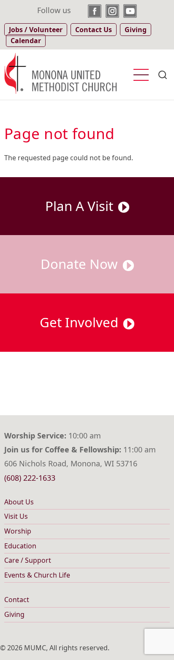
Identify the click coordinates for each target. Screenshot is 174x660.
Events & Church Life (37, 575)
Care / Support (27, 560)
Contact (16, 599)
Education (20, 545)
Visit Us (16, 516)
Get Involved (81, 322)
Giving (14, 614)
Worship (17, 531)
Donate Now (81, 264)
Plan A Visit (81, 206)
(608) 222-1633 (29, 478)
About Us (19, 502)
